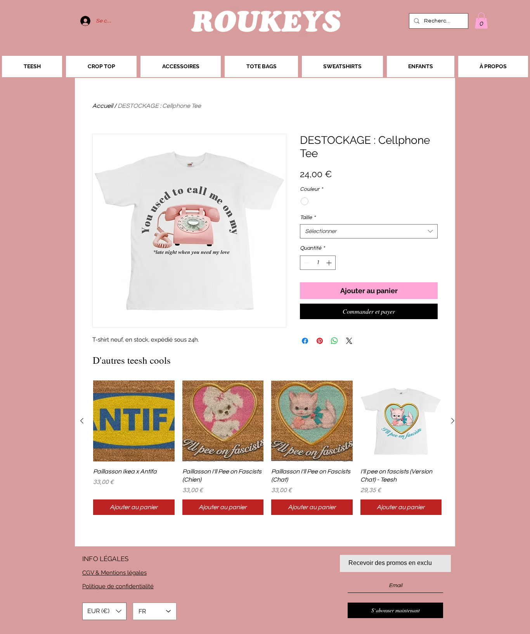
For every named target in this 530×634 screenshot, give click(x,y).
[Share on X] (349, 341)
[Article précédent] (82, 420)
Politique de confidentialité (118, 586)
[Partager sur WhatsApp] (334, 341)
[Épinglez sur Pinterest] (319, 341)
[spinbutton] (318, 262)
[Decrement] (306, 262)
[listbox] (104, 611)
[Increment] (329, 262)
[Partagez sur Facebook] (305, 341)
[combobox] (369, 231)
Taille (307, 217)
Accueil (102, 106)
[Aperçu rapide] (134, 421)
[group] (267, 447)
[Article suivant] (452, 420)
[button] (481, 20)
